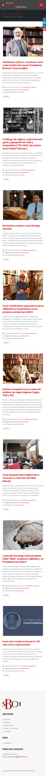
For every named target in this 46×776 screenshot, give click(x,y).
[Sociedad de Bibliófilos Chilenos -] (14, 5)
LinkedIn (44, 26)
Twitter (44, 22)
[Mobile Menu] (41, 5)
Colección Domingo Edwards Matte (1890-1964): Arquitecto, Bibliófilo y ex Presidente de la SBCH (22, 559)
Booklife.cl (7, 743)
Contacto (7, 731)
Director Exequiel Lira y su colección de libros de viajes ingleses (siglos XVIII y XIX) (21, 392)
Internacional (9, 725)
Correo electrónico (44, 29)
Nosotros (7, 719)
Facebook (44, 19)
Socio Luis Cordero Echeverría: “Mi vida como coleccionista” (20, 643)
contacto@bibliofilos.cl (17, 757)
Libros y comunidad (11, 728)
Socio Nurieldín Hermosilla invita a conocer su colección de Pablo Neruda (20, 478)
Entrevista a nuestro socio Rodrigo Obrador (21, 227)
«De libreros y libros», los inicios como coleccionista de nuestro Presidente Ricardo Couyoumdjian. (22, 65)
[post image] (23, 41)
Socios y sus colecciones (20, 90)
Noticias (7, 722)
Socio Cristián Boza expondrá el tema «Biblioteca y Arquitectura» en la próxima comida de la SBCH (22, 309)
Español (7, 90)
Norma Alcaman (30, 87)
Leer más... (6, 96)
